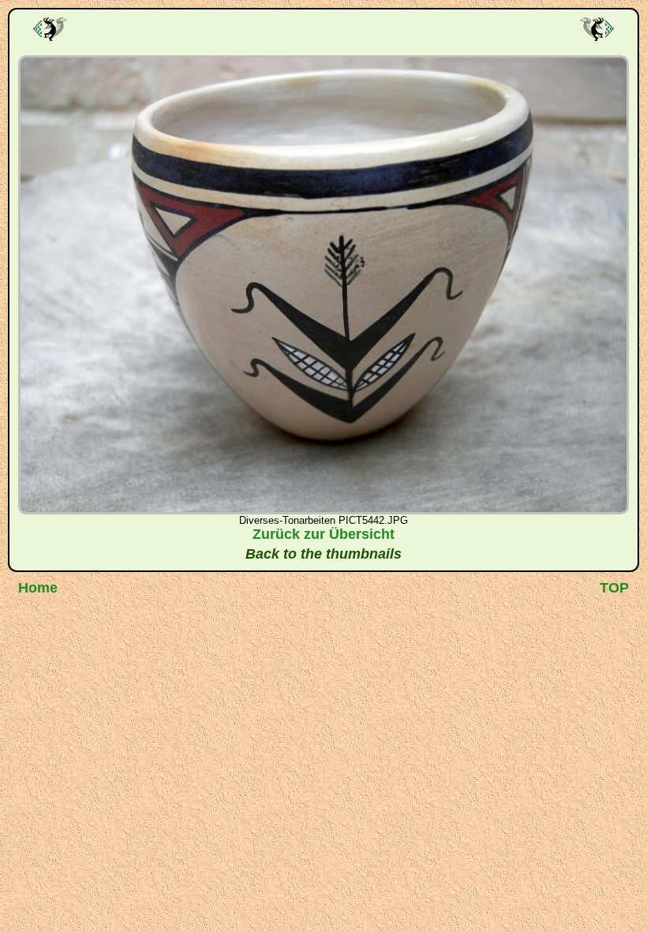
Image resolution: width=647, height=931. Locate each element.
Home (38, 588)
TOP (614, 588)
